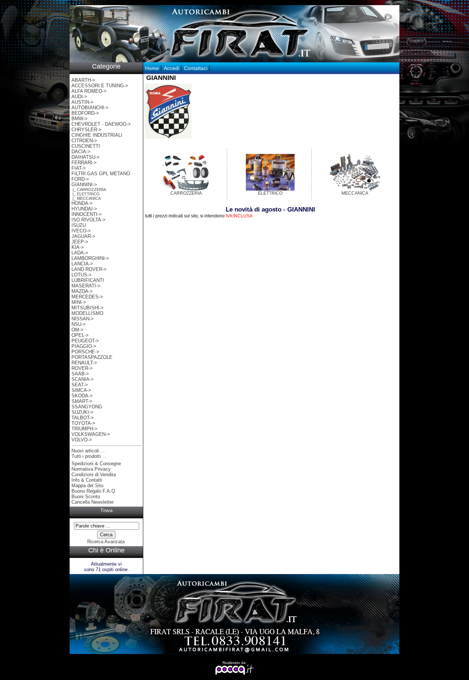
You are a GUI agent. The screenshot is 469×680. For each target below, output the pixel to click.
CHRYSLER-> (86, 129)
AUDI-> (79, 96)
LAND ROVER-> (89, 269)
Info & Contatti (86, 480)
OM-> (77, 329)
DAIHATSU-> (85, 157)
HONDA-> (82, 203)
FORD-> (80, 179)
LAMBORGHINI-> (90, 258)
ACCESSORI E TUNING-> (99, 85)
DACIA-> (81, 151)
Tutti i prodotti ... (89, 456)
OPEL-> (80, 335)
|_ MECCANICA (86, 198)
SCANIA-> (82, 379)
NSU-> (78, 324)
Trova (106, 510)
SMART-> (81, 401)
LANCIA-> (82, 264)
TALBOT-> (82, 417)
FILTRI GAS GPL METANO (100, 173)
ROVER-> (82, 368)
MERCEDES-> (87, 296)
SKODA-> (82, 395)
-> (84, 184)
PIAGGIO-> (83, 346)
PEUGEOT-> (85, 340)
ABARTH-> (83, 80)
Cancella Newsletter (92, 502)
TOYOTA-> (83, 423)
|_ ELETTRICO (85, 194)
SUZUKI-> (82, 412)
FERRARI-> (84, 162)
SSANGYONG (86, 406)
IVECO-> (81, 231)
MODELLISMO (87, 313)
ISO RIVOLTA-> (88, 220)
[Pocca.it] (234, 673)
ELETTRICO (270, 193)
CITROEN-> (84, 140)
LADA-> (79, 253)
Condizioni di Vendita (93, 474)
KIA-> (77, 247)
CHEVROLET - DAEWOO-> (101, 124)
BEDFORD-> (85, 113)
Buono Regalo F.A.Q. (94, 491)
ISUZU (78, 225)
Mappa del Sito (87, 485)
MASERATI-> (85, 285)
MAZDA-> (82, 291)
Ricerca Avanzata (106, 541)
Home (152, 68)
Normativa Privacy (91, 469)
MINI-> (78, 302)
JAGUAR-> (83, 236)
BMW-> (79, 118)
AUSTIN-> (82, 102)
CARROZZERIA (186, 193)
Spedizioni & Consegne (96, 463)
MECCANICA (354, 193)
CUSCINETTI (85, 146)
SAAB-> (80, 373)
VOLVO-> (81, 439)
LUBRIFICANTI (87, 280)
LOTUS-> (81, 274)
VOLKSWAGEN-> (90, 434)
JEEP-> (79, 242)
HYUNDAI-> (84, 209)
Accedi (171, 68)
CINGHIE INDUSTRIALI (96, 135)
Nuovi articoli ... (88, 450)
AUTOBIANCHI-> (89, 107)
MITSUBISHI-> (87, 307)
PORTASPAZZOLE (91, 357)
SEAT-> (79, 384)
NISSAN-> (82, 318)
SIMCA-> (81, 390)
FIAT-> (78, 168)
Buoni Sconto (85, 496)
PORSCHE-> (85, 351)
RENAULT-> (84, 362)
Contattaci (195, 68)
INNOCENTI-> (86, 214)
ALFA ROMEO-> (89, 91)
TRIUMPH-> (84, 428)
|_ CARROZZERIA (88, 189)
